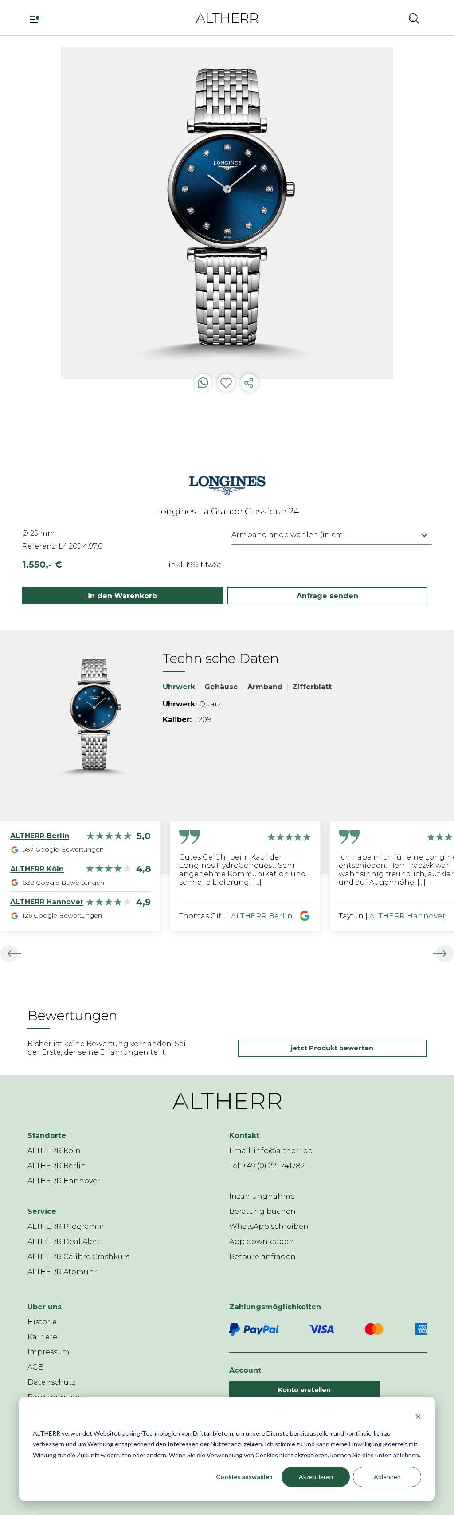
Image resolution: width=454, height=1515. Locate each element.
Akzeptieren (316, 1476)
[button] (390, 18)
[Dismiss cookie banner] (418, 1416)
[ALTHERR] (227, 17)
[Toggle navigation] (37, 18)
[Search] (414, 18)
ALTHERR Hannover (407, 916)
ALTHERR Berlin (262, 916)
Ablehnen (387, 1476)
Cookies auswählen (244, 1476)
